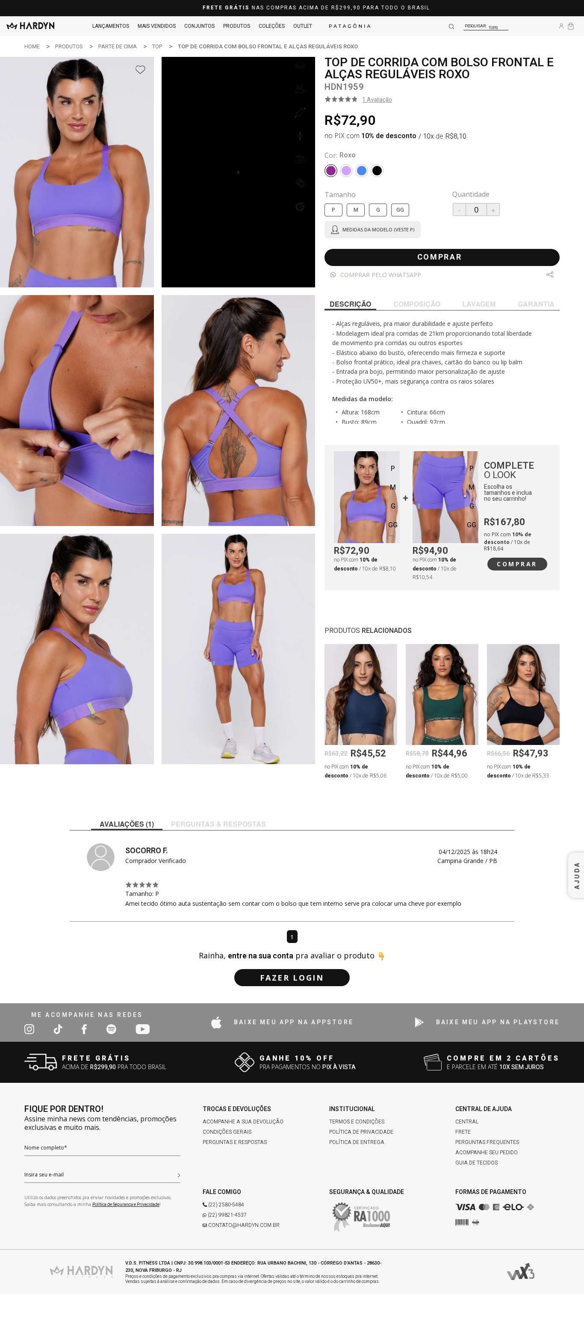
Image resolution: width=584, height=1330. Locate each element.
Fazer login (292, 977)
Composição (416, 304)
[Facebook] (84, 1029)
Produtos (236, 26)
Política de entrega (356, 1142)
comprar (439, 257)
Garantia (536, 304)
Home (32, 46)
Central (466, 1122)
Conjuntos (199, 26)
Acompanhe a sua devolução (243, 1122)
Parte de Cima (117, 46)
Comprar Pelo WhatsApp (380, 275)
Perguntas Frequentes (487, 1142)
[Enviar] (178, 1174)
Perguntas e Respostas (235, 1142)
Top (157, 46)
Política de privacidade (361, 1132)
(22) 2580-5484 (226, 1205)
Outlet (302, 26)
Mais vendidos (157, 26)
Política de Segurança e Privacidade (125, 1205)
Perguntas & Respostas (218, 824)
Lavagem (479, 304)
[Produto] (367, 497)
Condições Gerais (227, 1132)
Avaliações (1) (127, 824)
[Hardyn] (30, 26)
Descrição (350, 304)
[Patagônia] (349, 26)
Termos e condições (356, 1122)
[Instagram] (29, 1029)
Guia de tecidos (476, 1163)
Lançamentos (110, 26)
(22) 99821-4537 (227, 1215)
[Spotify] (111, 1029)
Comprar (517, 564)
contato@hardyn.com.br (244, 1225)
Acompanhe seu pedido (486, 1153)
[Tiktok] (57, 1029)
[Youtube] (143, 1029)
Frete (463, 1132)
